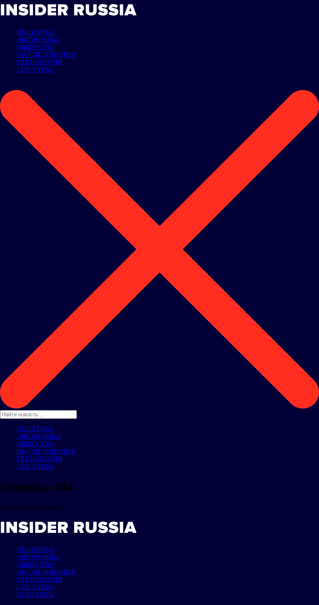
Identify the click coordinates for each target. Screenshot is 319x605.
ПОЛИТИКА (35, 32)
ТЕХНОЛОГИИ (40, 62)
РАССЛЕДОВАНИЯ (46, 54)
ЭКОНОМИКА (39, 39)
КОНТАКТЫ (35, 594)
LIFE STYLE (35, 69)
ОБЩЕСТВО (35, 47)
